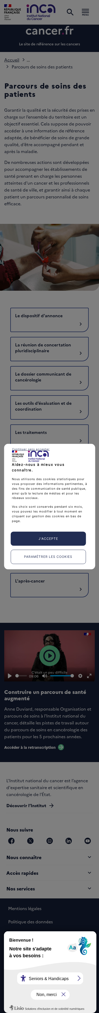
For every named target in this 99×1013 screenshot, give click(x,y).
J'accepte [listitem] (48, 539)
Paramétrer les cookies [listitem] (48, 557)
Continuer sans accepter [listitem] (31, 449)
